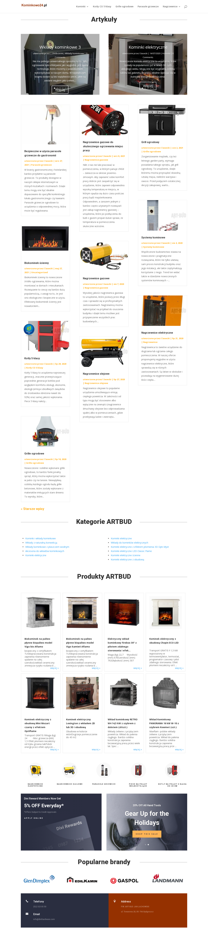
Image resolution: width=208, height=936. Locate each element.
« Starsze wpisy (32, 509)
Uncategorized (39, 272)
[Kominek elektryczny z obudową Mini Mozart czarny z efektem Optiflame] (41, 708)
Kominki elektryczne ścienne (125, 555)
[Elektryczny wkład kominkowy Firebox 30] (124, 627)
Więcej (148, 86)
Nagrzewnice (170, 6)
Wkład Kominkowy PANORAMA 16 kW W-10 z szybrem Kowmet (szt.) (164, 723)
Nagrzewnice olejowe (96, 373)
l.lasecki (144, 53)
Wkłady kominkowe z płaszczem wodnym (47, 546)
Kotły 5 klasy (32, 358)
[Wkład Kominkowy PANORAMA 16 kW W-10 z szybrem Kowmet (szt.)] (165, 708)
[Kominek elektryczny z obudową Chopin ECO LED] (165, 627)
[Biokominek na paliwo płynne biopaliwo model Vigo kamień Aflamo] (82, 627)
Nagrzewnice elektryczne (157, 332)
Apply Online (33, 818)
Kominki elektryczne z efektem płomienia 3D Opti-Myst (140, 546)
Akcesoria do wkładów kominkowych (44, 551)
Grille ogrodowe (124, 6)
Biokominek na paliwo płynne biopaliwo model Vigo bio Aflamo (38, 642)
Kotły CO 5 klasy (102, 6)
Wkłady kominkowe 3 (60, 47)
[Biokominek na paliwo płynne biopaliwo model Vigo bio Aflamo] (41, 627)
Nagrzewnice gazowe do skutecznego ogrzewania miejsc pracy (103, 146)
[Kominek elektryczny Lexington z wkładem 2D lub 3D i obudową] (82, 708)
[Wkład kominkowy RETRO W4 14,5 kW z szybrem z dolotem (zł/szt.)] (124, 706)
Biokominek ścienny (36, 263)
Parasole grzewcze (148, 6)
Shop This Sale (147, 834)
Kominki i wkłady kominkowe (40, 538)
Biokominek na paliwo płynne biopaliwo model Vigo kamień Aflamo (80, 642)
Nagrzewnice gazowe (96, 159)
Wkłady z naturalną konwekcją (41, 542)
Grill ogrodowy (150, 142)
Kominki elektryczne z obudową (127, 559)
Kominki (80, 6)
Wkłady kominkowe (74, 53)
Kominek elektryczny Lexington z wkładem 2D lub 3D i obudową (80, 723)
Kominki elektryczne (148, 47)
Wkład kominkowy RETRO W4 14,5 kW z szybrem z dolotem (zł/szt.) (122, 723)
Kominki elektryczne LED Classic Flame (131, 551)
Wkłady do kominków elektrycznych (129, 542)
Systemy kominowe (153, 237)
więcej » (54, 668)
